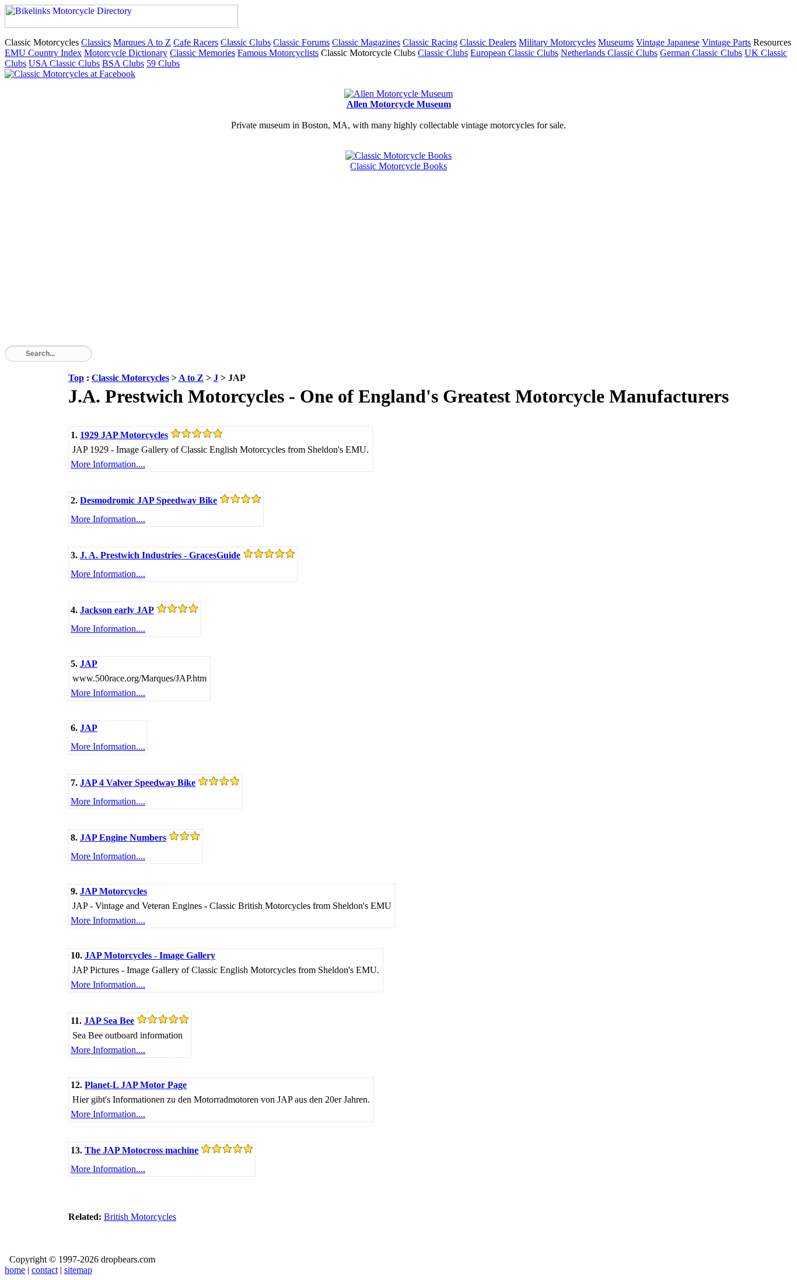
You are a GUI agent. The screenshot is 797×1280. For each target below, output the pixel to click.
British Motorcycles (140, 1217)
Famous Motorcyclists (278, 53)
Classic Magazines (366, 42)
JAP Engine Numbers (123, 837)
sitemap (78, 1270)
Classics (96, 42)
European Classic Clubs (514, 53)
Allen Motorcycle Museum (399, 104)
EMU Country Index (43, 53)
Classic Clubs (246, 42)
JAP (88, 664)
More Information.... (108, 464)
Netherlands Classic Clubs (609, 53)
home (15, 1270)
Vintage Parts (726, 42)
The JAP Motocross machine (141, 1150)
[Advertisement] (355, 263)
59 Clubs (163, 63)
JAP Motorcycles (113, 891)
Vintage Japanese (668, 42)
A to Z (191, 378)
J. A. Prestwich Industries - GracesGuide (160, 555)
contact (45, 1270)
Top (76, 378)
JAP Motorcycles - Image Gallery (150, 955)
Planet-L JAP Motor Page (136, 1085)
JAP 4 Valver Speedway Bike (137, 783)
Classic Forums (301, 42)
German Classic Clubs (701, 53)
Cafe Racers (195, 42)
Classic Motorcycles (130, 378)
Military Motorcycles (557, 42)
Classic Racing (430, 42)
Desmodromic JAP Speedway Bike (148, 500)
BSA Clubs (123, 63)
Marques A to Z (142, 42)
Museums (616, 42)
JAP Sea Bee (109, 1021)
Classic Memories (202, 53)
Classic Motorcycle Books (398, 166)
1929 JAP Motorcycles (124, 435)
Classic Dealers (488, 42)
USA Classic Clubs (64, 63)
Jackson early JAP (117, 610)
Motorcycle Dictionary (125, 53)
